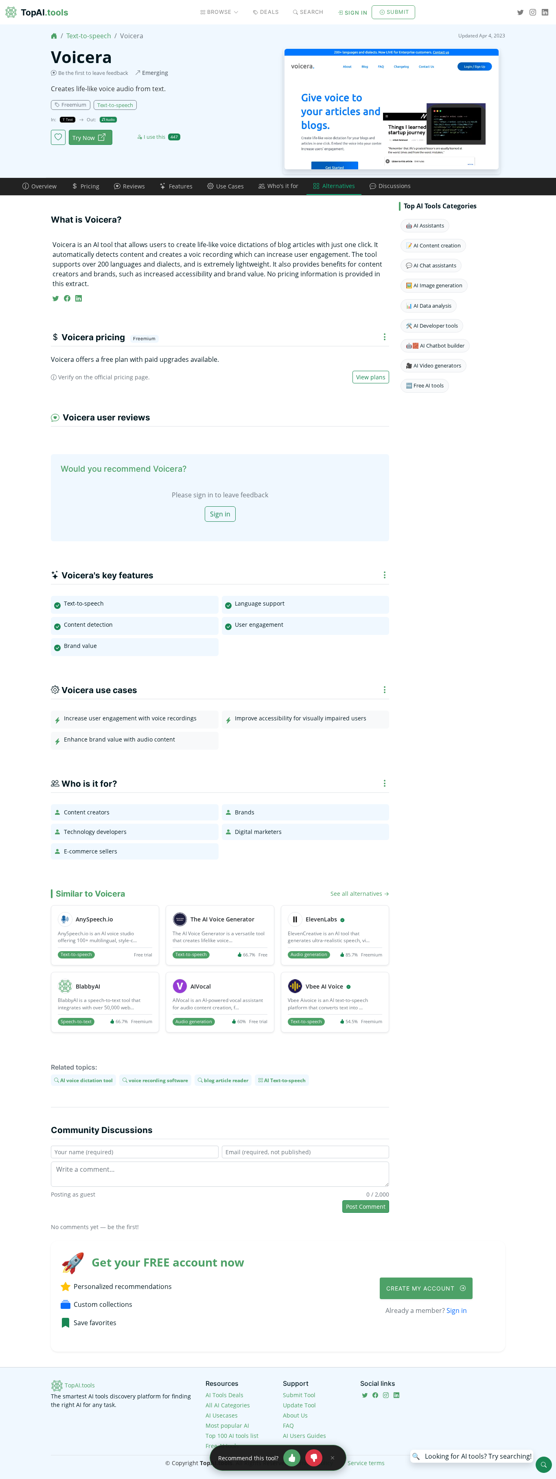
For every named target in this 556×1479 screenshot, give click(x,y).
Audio (110, 119)
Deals (269, 12)
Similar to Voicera (90, 894)
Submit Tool (299, 1395)
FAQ (288, 1425)
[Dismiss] (332, 1458)
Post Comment (365, 1206)
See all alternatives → (360, 893)
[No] (313, 1457)
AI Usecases (222, 1415)
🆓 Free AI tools (425, 385)
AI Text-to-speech (284, 1079)
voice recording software (157, 1079)
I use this (161, 136)
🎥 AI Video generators (433, 365)
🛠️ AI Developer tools (432, 325)
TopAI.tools (79, 1385)
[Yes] (291, 1457)
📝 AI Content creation (433, 245)
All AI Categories (228, 1405)
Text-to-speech (88, 35)
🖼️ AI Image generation (434, 285)
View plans (370, 377)
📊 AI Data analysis (428, 305)
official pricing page (121, 377)
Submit (398, 12)
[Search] (544, 1465)
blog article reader (225, 1079)
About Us (295, 1415)
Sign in (356, 12)
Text (69, 119)
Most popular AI (227, 1425)
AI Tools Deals (224, 1395)
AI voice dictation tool (86, 1079)
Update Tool (299, 1405)
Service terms (366, 1463)
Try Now (83, 138)
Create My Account (421, 1288)
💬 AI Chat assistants (431, 265)
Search (312, 12)
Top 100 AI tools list (232, 1436)
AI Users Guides (304, 1436)
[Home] (54, 35)
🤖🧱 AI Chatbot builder (435, 345)
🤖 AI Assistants (425, 225)
